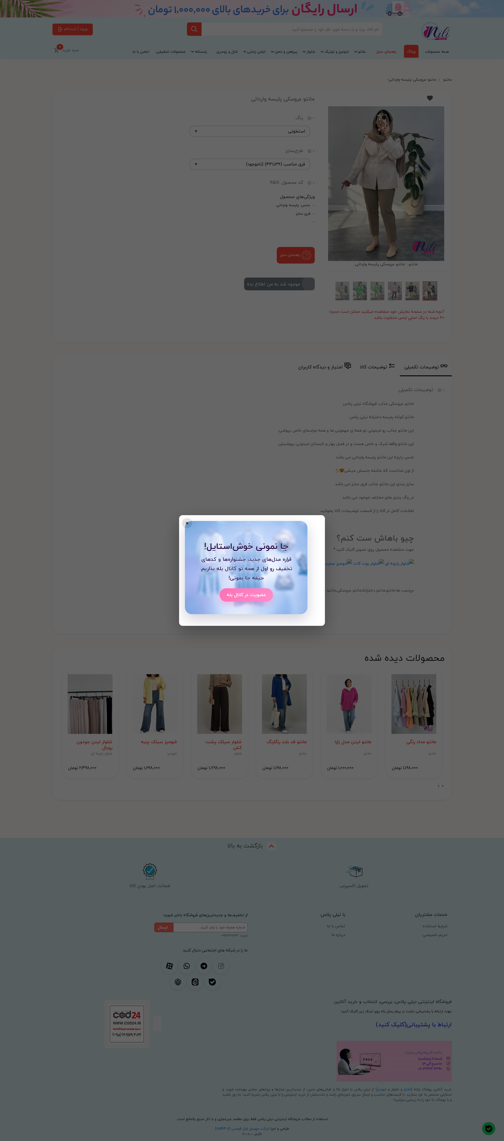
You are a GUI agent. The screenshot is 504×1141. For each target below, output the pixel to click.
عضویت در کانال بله (246, 595)
